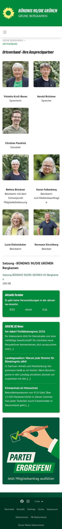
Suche (41, 509)
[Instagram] (28, 501)
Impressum (52, 509)
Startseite (9, 509)
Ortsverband (9, 44)
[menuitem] (9, 509)
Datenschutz (22, 517)
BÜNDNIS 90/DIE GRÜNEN (37, 10)
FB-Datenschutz (38, 517)
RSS (12, 309)
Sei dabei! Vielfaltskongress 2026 (25, 331)
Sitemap (31, 509)
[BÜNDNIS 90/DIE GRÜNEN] (8, 13)
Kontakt (21, 509)
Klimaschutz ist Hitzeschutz (21, 388)
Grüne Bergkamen (13, 40)
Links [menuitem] (37, 501)
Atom (28, 309)
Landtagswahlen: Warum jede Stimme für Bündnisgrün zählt (29, 359)
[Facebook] (22, 501)
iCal (44, 309)
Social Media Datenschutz (31, 525)
